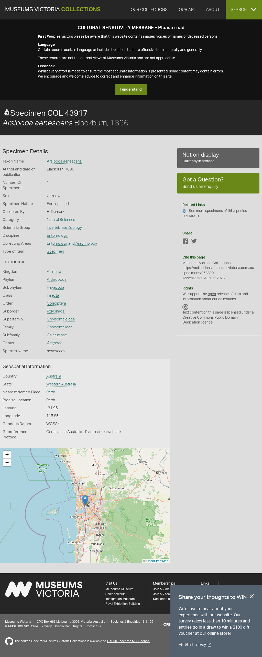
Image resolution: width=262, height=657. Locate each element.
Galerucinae (57, 335)
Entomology (57, 236)
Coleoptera (56, 303)
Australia (53, 376)
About (213, 10)
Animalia (54, 272)
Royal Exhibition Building (122, 603)
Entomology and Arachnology (72, 243)
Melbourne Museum (119, 589)
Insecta (53, 295)
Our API (187, 10)
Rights (77, 626)
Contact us (93, 626)
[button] (244, 9)
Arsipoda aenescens (64, 161)
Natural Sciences (61, 220)
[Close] (252, 597)
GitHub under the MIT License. (128, 641)
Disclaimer (62, 626)
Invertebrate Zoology (64, 228)
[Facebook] (185, 242)
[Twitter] (194, 242)
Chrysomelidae (59, 327)
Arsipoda (54, 343)
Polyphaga (55, 311)
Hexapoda (55, 287)
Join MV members (165, 589)
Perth (50, 392)
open (212, 294)
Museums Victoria (53, 9)
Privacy (46, 626)
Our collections (149, 10)
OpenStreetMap (157, 560)
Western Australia (61, 384)
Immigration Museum (120, 598)
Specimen (55, 251)
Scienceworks (115, 594)
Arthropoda (57, 280)
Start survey (195, 645)
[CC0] (185, 306)
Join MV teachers (165, 594)
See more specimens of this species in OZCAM (216, 213)
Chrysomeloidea (61, 319)
